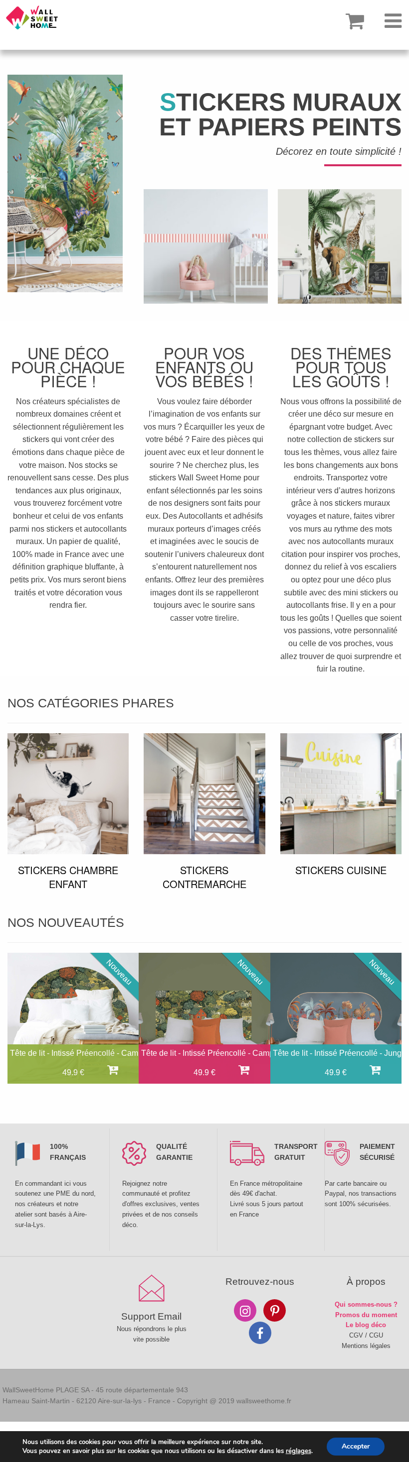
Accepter (356, 1446)
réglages (298, 1451)
